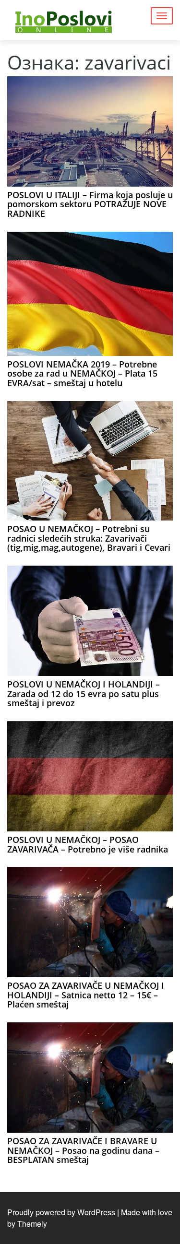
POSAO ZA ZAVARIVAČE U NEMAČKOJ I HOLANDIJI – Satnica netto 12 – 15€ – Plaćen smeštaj (85, 995)
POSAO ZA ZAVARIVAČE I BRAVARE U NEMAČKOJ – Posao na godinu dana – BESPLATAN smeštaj (83, 1150)
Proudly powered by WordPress (61, 1212)
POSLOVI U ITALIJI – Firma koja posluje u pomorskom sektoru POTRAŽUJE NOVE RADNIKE (90, 204)
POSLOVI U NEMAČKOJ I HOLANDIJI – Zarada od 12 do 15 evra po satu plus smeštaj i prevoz (83, 693)
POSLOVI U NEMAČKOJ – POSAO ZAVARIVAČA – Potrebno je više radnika (87, 844)
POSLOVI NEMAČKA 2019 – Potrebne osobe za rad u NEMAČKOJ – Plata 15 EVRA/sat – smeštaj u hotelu (82, 373)
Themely (32, 1223)
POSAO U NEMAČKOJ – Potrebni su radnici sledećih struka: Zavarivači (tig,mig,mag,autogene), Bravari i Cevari (88, 538)
